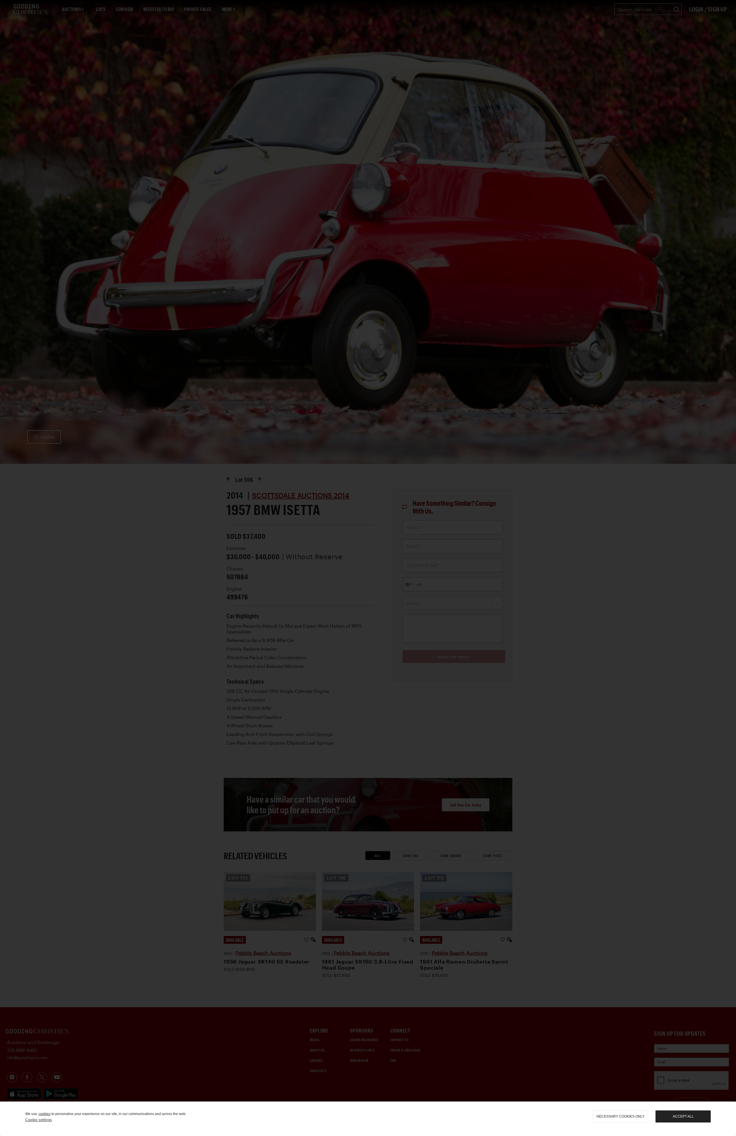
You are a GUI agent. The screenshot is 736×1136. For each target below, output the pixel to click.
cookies (45, 1114)
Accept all (683, 1116)
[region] (368, 1119)
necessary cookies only (621, 1116)
